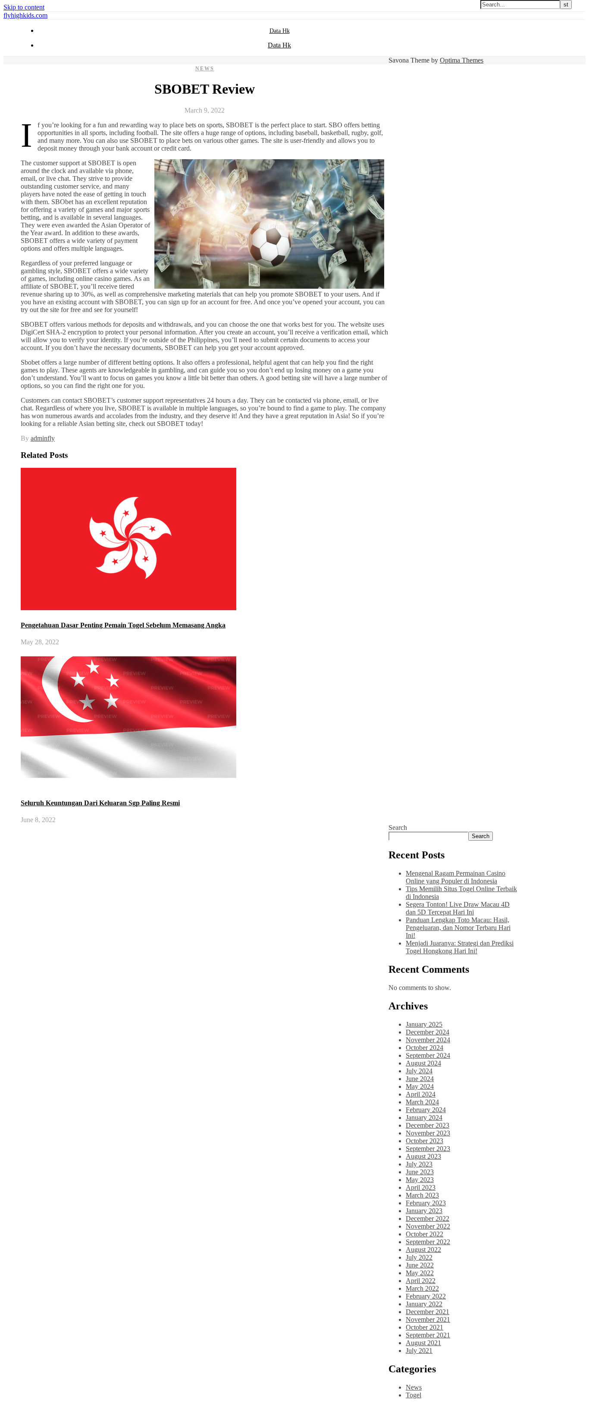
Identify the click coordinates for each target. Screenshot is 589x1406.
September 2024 (428, 1055)
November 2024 (428, 1039)
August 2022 (423, 1249)
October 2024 (424, 1047)
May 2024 (420, 1086)
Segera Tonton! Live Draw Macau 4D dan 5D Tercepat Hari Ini (458, 908)
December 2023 (427, 1125)
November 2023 (428, 1133)
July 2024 (419, 1071)
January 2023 (424, 1210)
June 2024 (420, 1078)
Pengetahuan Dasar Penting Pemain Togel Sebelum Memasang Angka (123, 625)
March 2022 (422, 1288)
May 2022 (420, 1273)
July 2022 (419, 1257)
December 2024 (427, 1032)
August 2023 (423, 1156)
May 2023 (420, 1179)
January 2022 (424, 1304)
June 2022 (420, 1265)
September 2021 (428, 1335)
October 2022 (424, 1234)
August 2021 (423, 1342)
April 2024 (420, 1094)
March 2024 (422, 1102)
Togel (413, 1395)
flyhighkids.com (25, 15)
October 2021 (424, 1327)
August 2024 (423, 1063)
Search (397, 827)
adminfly (43, 438)
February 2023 (426, 1203)
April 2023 (420, 1187)
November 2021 (428, 1319)
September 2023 (428, 1148)
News (204, 69)
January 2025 (424, 1024)
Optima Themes (461, 60)
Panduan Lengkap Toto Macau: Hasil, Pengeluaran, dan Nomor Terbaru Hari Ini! (458, 927)
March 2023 (422, 1195)
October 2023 (424, 1140)
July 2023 (419, 1164)
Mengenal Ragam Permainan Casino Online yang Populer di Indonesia (455, 877)
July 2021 (419, 1350)
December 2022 (427, 1218)
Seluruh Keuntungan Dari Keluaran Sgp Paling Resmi (100, 803)
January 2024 (424, 1117)
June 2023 (420, 1172)
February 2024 (426, 1109)
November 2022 (428, 1226)
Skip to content (23, 7)
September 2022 (428, 1241)
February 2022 (426, 1296)
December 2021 (427, 1311)
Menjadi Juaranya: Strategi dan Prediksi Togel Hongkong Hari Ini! (460, 947)
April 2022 (420, 1280)
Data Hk (279, 31)
